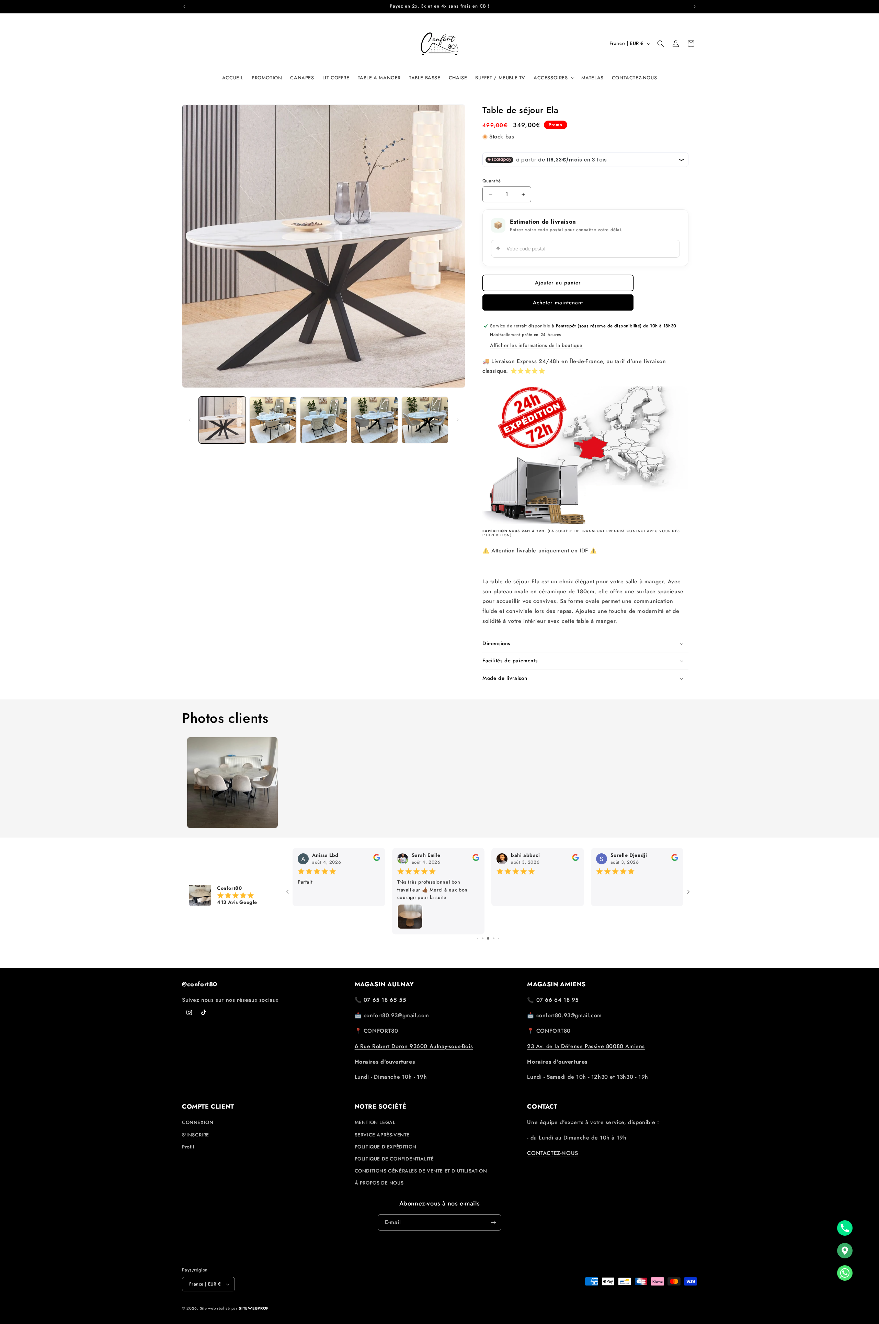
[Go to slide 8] (488, 938)
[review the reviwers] (674, 859)
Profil (188, 1146)
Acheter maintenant (558, 302)
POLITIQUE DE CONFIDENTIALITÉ (394, 1158)
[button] (553, 77)
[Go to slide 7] (482, 938)
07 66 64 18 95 (557, 1000)
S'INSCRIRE (195, 1134)
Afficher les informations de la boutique (536, 345)
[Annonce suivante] (694, 6)
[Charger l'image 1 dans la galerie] (222, 420)
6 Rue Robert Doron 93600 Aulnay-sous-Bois (414, 1046)
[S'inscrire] (493, 1222)
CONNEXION (197, 1122)
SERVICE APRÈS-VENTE (382, 1134)
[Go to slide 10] (498, 938)
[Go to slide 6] (477, 938)
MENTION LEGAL (375, 1122)
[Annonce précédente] (184, 6)
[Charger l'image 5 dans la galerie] (424, 420)
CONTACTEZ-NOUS (552, 1153)
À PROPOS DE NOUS (379, 1183)
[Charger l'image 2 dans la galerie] (272, 420)
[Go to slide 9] (493, 938)
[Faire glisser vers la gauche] (189, 419)
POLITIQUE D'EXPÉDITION (385, 1146)
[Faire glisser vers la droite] (457, 419)
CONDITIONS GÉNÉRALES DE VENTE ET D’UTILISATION (421, 1170)
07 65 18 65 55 (385, 1000)
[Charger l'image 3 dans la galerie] (323, 420)
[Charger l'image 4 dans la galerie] (374, 420)
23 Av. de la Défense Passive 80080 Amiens (586, 1046)
